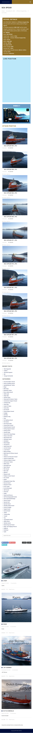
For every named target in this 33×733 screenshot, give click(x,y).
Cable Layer (6, 394)
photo (24, 542)
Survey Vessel (7, 511)
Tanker (5, 512)
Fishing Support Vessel (9, 429)
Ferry (5, 418)
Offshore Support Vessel (9, 460)
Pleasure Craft (7, 474)
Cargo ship (6, 395)
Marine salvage (7, 451)
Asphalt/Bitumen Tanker (9, 385)
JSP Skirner (7, 667)
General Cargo (7, 432)
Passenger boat (7, 465)
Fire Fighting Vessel (8, 420)
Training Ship (7, 514)
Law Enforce (6, 444)
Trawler (5, 516)
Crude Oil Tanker (7, 406)
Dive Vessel (6, 409)
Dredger (5, 413)
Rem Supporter (7, 369)
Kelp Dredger (7, 443)
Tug (4, 518)
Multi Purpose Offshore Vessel (11, 453)
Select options (7, 150)
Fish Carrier (6, 422)
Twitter (4, 544)
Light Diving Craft (8, 446)
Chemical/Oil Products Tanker (10, 399)
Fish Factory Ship (8, 423)
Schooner (6, 491)
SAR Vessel (6, 490)
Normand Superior (8, 372)
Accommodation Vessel (9, 381)
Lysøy (5, 581)
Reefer (5, 479)
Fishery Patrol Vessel (8, 425)
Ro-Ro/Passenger (8, 488)
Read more (11, 589)
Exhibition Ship (7, 416)
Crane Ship (6, 404)
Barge (5, 387)
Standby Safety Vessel (9, 505)
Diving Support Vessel (9, 411)
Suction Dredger (7, 507)
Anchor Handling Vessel (9, 383)
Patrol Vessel (7, 467)
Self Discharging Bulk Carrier (10, 497)
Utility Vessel (7, 521)
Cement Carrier (7, 397)
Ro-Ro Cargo (7, 486)
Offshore (6, 455)
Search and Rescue (8, 495)
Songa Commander (8, 376)
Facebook (5, 542)
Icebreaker (6, 441)
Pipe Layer (6, 470)
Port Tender (6, 477)
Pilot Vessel (6, 469)
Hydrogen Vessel (8, 439)
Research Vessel (7, 484)
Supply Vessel (7, 509)
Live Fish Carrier (7, 448)
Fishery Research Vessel (9, 427)
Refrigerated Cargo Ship (9, 481)
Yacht (5, 532)
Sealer (5, 493)
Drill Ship (6, 415)
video (29, 542)
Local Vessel (7, 450)
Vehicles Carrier (7, 523)
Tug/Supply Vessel (8, 519)
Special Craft (7, 502)
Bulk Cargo (6, 388)
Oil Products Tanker (8, 462)
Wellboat (6, 528)
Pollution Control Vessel (9, 476)
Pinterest (12, 542)
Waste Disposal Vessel (9, 525)
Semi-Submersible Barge (9, 498)
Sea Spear (4, 148)
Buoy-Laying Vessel (8, 392)
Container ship (7, 402)
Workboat (6, 530)
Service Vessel (7, 500)
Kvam (5, 624)
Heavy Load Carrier (8, 436)
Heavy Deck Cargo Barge (9, 434)
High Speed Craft (8, 437)
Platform (6, 472)
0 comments (13, 583)
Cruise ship (6, 408)
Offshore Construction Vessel (10, 456)
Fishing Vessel (7, 430)
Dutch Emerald (8, 711)
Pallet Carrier (6, 463)
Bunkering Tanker (8, 390)
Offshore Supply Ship (21, 11)
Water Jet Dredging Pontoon (10, 526)
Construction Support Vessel (10, 401)
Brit (4, 374)
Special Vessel (7, 504)
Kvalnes (5, 370)
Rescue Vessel (7, 483)
